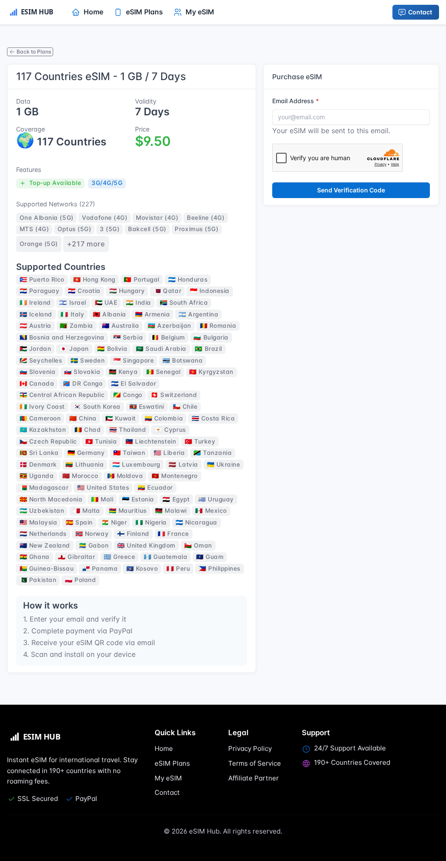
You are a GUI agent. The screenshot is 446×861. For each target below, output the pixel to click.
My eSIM (168, 778)
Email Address (293, 100)
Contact (420, 12)
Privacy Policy (250, 748)
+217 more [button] (86, 243)
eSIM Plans (172, 763)
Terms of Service (254, 763)
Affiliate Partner (253, 778)
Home (164, 748)
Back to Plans (34, 51)
